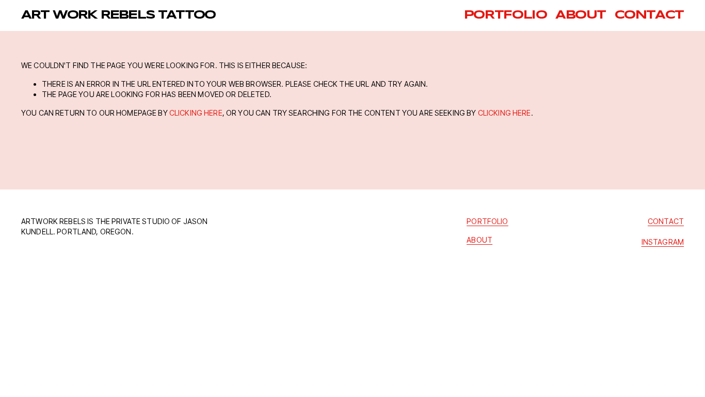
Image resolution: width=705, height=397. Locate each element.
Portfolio (505, 15)
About (580, 15)
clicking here (195, 112)
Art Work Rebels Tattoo (118, 15)
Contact (649, 15)
